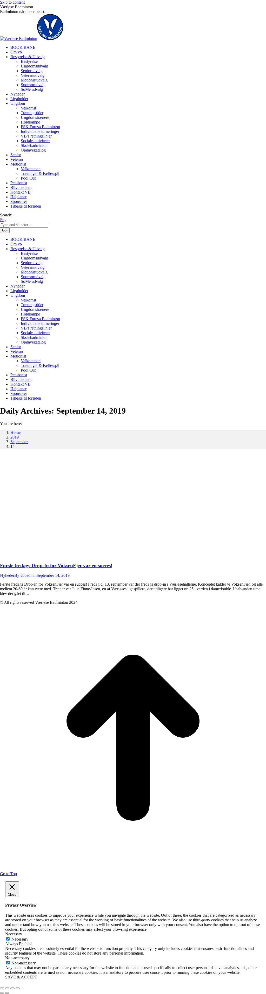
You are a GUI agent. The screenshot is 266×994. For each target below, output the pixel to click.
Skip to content (12, 2)
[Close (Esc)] (2, 988)
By (25, 575)
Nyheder (7, 575)
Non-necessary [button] (17, 958)
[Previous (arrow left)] (2, 993)
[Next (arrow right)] (7, 993)
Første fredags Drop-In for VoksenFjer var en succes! (56, 565)
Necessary (19, 939)
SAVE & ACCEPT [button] (21, 977)
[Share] (7, 988)
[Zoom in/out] (18, 988)
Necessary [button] (13, 934)
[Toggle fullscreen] (12, 988)
